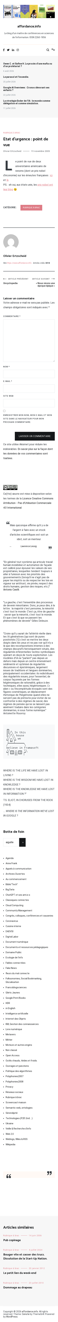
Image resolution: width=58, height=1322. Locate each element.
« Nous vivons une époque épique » (43, 282)
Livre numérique (14, 1029)
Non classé (11, 1050)
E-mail (7, 381)
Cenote (25, 1314)
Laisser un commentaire (35, 436)
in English (10, 1008)
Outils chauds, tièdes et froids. (21, 1060)
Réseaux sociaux (14, 1092)
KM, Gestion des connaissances (22, 1024)
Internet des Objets (16, 1018)
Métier (9, 1039)
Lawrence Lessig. (29, 546)
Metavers (11, 1034)
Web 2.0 (10, 1134)
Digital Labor (12, 936)
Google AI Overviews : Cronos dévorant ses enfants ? (26, 88)
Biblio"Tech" (12, 884)
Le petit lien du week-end (19, 1273)
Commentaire (11, 316)
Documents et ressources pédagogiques (27, 947)
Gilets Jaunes (13, 992)
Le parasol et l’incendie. (16, 77)
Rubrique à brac (11, 133)
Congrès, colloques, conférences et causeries (29, 915)
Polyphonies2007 (14, 1076)
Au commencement (16, 879)
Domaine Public (14, 952)
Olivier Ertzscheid (12, 151)
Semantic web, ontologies (19, 1107)
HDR (8, 1003)
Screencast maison (16, 1102)
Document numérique (17, 942)
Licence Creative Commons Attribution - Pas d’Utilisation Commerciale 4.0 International (28, 503)
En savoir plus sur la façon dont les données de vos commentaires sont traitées (28, 454)
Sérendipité (12, 1113)
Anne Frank (11, 863)
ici (51, 175)
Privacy (9, 1086)
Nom (6, 367)
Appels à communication (18, 868)
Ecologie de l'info (14, 957)
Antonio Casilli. (11, 589)
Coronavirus (12, 921)
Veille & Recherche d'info (18, 1128)
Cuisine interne (13, 926)
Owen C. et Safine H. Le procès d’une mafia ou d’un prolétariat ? (27, 65)
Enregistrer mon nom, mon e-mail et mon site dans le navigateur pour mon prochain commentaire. (27, 418)
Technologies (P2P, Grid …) (19, 1118)
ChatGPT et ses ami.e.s (18, 895)
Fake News (11, 968)
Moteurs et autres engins (19, 1045)
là (7, 180)
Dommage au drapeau (17, 1287)
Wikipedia (10, 1144)
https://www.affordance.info (19, 263)
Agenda (10, 858)
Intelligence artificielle (17, 1013)
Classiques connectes (17, 900)
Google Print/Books (16, 998)
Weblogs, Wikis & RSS (17, 1139)
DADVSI (9, 931)
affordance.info (29, 26)
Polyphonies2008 (14, 1081)
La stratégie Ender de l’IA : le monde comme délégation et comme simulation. (26, 102)
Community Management (19, 910)
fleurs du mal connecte (17, 973)
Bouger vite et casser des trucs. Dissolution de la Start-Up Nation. (25, 1256)
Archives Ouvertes (15, 874)
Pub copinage (12, 1240)
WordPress (12, 1316)
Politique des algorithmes (19, 1071)
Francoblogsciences (16, 987)
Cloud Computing (14, 905)
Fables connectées (15, 963)
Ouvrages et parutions (17, 1066)
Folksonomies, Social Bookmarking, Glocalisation (24, 980)
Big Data (10, 889)
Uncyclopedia (16, 281)
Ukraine (9, 1123)
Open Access (12, 1055)
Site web (8, 396)
